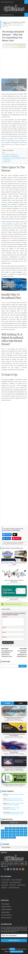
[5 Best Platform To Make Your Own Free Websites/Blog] (14, 749)
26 (21, 835)
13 (25, 830)
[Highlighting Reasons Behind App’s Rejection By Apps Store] (14, 715)
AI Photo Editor (6, 812)
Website (4, 637)
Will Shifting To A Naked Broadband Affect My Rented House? (14, 158)
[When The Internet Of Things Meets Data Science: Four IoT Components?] (14, 766)
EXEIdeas (10, 565)
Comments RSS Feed (7, 644)
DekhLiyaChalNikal (5, 912)
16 (10, 832)
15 (6, 832)
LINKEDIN (7, 538)
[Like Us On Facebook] (5, 870)
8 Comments (20, 737)
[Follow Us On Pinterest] (17, 870)
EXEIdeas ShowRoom (6, 906)
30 (10, 837)
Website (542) (13, 885)
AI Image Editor (6, 807)
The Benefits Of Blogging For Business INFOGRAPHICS (14, 734)
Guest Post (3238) (5, 879)
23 (10, 835)
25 (17, 835)
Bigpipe (17, 190)
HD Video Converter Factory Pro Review (14, 784)
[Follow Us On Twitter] (8, 870)
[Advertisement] (14, 62)
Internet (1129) (5, 882)
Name (4, 627)
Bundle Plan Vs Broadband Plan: (11, 156)
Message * (5, 616)
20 (25, 832)
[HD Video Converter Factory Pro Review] (14, 782)
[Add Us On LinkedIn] (14, 870)
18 (17, 832)
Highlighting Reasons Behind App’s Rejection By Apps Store (14, 718)
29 (6, 837)
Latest (20, 703)
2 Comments (21, 753)
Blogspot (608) (5, 885)
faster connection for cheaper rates (13, 223)
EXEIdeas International (6, 909)
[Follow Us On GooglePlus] (11, 870)
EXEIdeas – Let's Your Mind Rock (11, 22)
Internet (23, 22)
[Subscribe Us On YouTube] (20, 870)
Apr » (5, 839)
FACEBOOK (8, 534)
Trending (7, 703)
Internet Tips (6, 23)
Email (4, 632)
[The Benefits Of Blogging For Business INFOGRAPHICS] (14, 732)
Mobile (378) (4, 887)
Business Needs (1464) (16, 879)
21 (2, 835)
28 (2, 837)
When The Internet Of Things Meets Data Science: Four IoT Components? (14, 768)
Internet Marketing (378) (14, 887)
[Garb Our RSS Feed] (23, 870)
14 (2, 832)
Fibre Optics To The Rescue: (10, 154)
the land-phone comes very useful (15, 140)
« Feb (2, 839)
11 (17, 830)
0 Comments (20, 720)
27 (25, 835)
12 (21, 830)
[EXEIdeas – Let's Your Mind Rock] (14, 11)
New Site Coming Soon (6, 914)
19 (21, 832)
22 (6, 835)
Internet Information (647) (15, 882)
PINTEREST (17, 538)
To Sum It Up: (6, 161)
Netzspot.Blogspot (5, 904)
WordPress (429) (21, 885)
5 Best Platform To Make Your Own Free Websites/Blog (14, 751)
